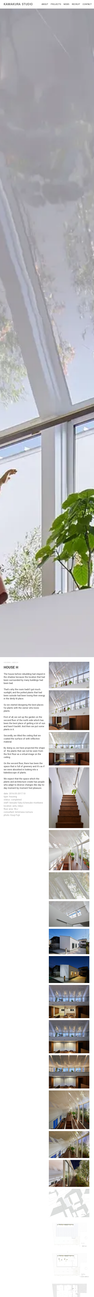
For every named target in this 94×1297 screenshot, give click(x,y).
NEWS (66, 4)
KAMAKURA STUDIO (18, 4)
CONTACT (87, 4)
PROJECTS (56, 4)
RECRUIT (76, 4)
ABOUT (45, 4)
